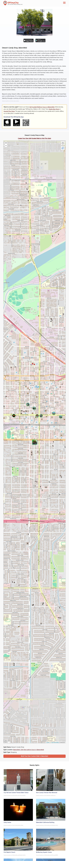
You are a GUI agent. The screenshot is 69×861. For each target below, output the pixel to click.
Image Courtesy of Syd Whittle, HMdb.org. (46, 795)
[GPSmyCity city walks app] (12, 3)
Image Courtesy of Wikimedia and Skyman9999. (15, 795)
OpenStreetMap (55, 742)
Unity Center (7, 822)
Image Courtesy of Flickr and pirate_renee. (13, 825)
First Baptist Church (9, 852)
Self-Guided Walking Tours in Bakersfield (41, 107)
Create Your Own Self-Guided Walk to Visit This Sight (34, 138)
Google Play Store (9, 111)
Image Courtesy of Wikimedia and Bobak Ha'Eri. (47, 825)
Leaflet (47, 742)
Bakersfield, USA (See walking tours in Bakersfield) (28, 750)
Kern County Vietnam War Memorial (46, 793)
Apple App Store (54, 109)
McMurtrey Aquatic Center (44, 852)
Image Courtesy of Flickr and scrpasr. (10, 101)
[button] (34, 442)
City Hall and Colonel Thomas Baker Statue (16, 793)
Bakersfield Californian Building (45, 822)
